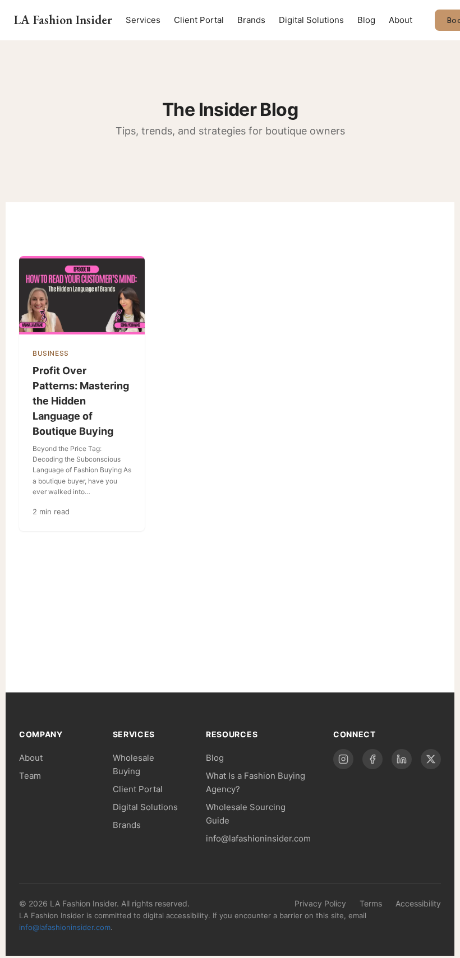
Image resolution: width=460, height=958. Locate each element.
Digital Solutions (311, 20)
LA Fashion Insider (62, 20)
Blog (366, 20)
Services (143, 20)
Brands (251, 20)
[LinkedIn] (402, 759)
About (400, 20)
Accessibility (418, 903)
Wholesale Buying (133, 764)
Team (30, 775)
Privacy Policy (320, 903)
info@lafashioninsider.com (258, 838)
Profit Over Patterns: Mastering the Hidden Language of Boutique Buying (81, 401)
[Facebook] (372, 759)
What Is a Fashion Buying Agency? (255, 782)
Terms (371, 903)
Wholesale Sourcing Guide (246, 814)
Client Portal (199, 20)
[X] (431, 759)
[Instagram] (343, 759)
